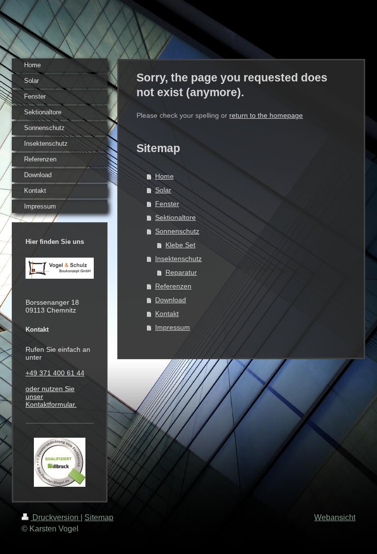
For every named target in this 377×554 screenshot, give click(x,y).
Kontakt (167, 313)
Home (164, 176)
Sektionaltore (175, 217)
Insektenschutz (178, 259)
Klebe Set (180, 245)
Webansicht (334, 517)
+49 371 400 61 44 (55, 373)
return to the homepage (266, 115)
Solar (163, 190)
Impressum (172, 327)
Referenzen (173, 286)
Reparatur (181, 272)
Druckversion (55, 517)
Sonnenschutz (177, 231)
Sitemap (98, 517)
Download (170, 300)
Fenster (167, 204)
